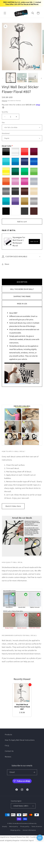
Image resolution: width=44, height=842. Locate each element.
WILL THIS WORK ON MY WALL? (22, 289)
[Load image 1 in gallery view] (11, 78)
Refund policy (13, 826)
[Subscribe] (34, 772)
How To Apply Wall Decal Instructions (20, 740)
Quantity (5, 112)
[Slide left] (2, 78)
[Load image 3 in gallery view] (33, 78)
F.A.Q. (7, 745)
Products (8, 734)
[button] (5, 13)
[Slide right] (41, 78)
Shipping (4, 100)
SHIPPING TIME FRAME (22, 296)
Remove (30, 684)
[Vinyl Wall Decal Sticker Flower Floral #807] (22, 692)
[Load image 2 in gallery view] (22, 78)
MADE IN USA (22, 303)
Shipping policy (15, 830)
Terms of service (37, 826)
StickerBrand (16, 823)
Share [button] (7, 264)
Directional (5, 133)
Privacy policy (24, 826)
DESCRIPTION (22, 282)
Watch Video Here (13, 506)
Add (34, 241)
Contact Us (9, 751)
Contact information (29, 830)
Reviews (8, 757)
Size (3, 122)
